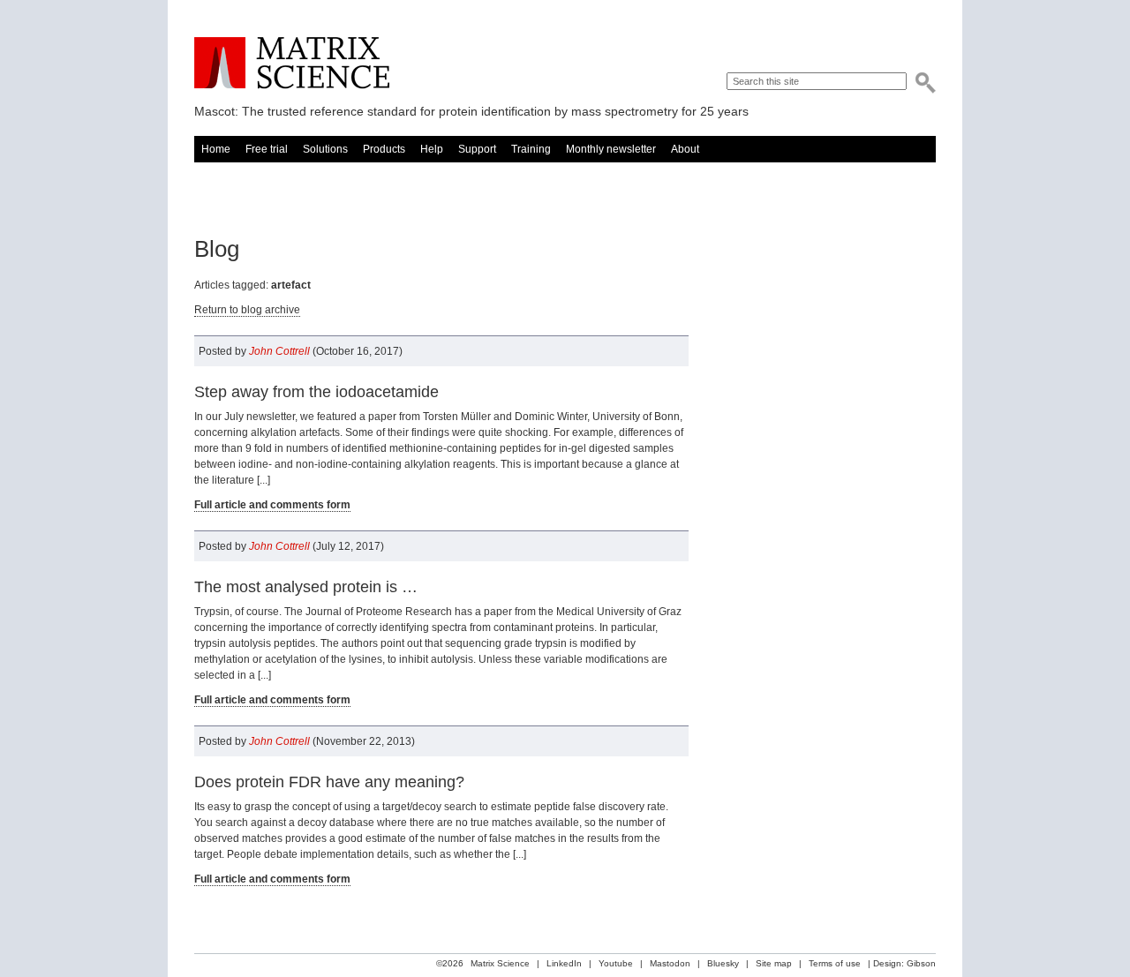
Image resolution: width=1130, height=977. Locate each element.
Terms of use (835, 963)
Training (531, 149)
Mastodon (670, 963)
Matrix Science (291, 63)
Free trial (266, 149)
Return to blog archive (247, 310)
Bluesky (723, 963)
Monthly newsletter (611, 149)
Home (215, 149)
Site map (774, 963)
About (685, 149)
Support (477, 149)
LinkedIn (564, 963)
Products (384, 149)
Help (431, 149)
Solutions (325, 149)
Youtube (616, 963)
